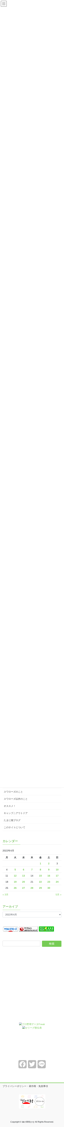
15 (40, 875)
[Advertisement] (32, 987)
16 (48, 875)
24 (57, 881)
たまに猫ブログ (12, 820)
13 (23, 875)
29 (40, 888)
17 (57, 875)
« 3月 (5, 894)
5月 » (58, 894)
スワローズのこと (13, 791)
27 (23, 888)
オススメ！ (10, 806)
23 (48, 881)
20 (23, 881)
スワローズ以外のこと (16, 798)
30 (48, 888)
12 (15, 875)
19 (15, 881)
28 (32, 888)
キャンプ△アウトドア (16, 813)
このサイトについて (14, 827)
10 (57, 869)
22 (40, 881)
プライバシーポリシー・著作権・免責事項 (25, 1086)
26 (15, 888)
